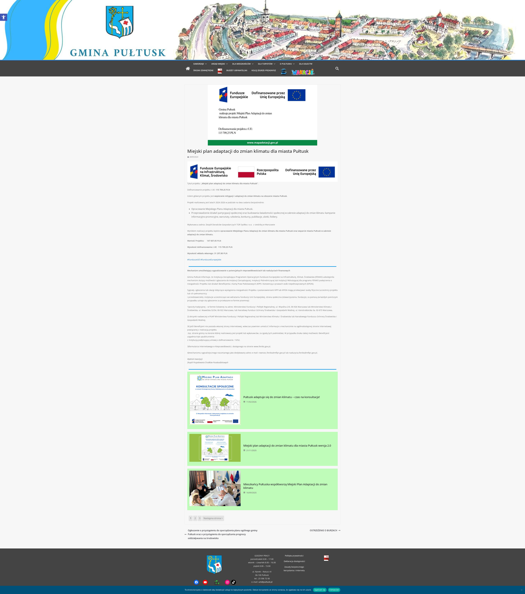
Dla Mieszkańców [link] (241, 63)
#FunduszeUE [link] (193, 259)
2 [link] (195, 518)
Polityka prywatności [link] (294, 555)
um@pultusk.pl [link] (265, 582)
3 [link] (199, 518)
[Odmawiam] (521, 590)
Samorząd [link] (198, 63)
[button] (205, 64)
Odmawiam (334, 590)
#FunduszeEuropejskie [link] (210, 259)
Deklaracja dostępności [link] (294, 561)
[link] (3, 17)
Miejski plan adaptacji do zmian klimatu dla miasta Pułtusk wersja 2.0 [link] (287, 445)
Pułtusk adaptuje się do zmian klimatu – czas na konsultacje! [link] (281, 397)
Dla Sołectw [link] (305, 63)
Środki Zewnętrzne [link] (203, 70)
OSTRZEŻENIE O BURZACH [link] (323, 530)
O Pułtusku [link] (286, 63)
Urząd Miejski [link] (218, 63)
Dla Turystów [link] (265, 63)
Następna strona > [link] (213, 518)
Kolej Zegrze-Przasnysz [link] (264, 70)
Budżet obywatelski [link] (236, 70)
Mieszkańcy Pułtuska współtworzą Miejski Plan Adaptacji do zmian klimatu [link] (285, 486)
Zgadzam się (319, 590)
